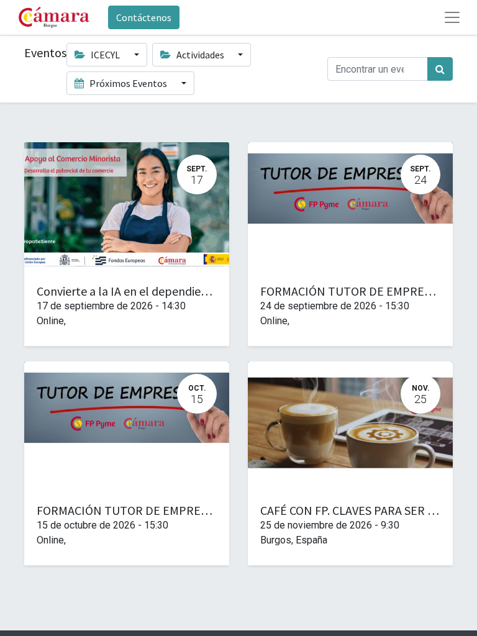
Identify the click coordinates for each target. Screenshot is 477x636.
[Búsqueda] (440, 69)
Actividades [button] (200, 54)
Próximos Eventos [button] (128, 83)
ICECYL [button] (105, 54)
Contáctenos (143, 17)
